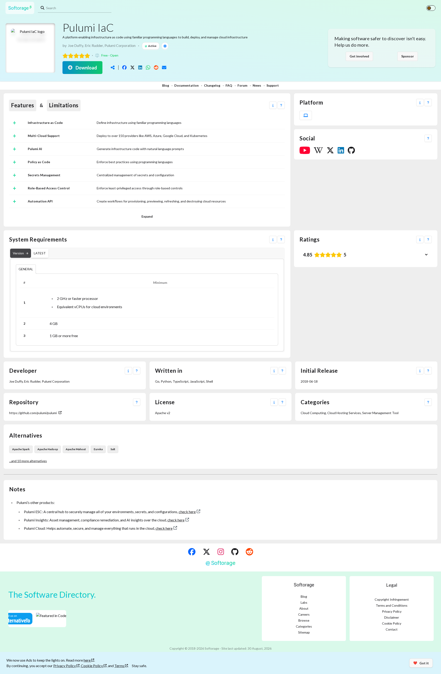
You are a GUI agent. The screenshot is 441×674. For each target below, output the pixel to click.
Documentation (186, 85)
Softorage (304, 585)
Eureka (98, 449)
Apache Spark (21, 449)
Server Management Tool (380, 413)
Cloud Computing (313, 413)
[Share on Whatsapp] (148, 67)
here (87, 660)
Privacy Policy (391, 611)
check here (187, 511)
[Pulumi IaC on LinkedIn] (341, 150)
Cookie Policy (391, 623)
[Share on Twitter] (132, 67)
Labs (304, 602)
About (303, 608)
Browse (303, 620)
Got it (421, 663)
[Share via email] (164, 67)
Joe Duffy (75, 45)
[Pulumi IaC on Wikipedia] (318, 150)
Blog (165, 85)
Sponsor (407, 56)
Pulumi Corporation (120, 45)
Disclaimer (391, 617)
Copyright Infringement (392, 599)
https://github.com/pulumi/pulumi (33, 413)
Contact (392, 629)
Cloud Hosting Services (344, 413)
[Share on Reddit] (156, 67)
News (257, 85)
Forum (242, 85)
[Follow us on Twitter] (206, 551)
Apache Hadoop (47, 449)
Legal (391, 585)
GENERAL (26, 269)
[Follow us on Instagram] (221, 551)
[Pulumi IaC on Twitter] (330, 150)
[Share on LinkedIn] (140, 67)
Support (272, 85)
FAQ (229, 85)
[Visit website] (165, 46)
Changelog (212, 85)
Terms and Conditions (391, 605)
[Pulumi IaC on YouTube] (305, 150)
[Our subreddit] (249, 551)
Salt (112, 449)
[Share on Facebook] (124, 67)
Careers (304, 614)
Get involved (359, 56)
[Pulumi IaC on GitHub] (351, 150)
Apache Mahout (76, 449)
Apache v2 (162, 413)
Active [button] (152, 46)
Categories (304, 626)
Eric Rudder (94, 45)
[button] (273, 105)
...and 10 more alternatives (28, 461)
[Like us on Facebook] (191, 551)
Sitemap (304, 632)
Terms (119, 665)
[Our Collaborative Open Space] (234, 551)
